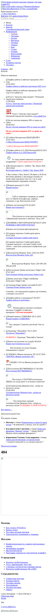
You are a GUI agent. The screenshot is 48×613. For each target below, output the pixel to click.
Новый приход (12, 187)
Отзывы (14, 51)
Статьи (14, 49)
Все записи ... (6, 410)
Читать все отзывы (9, 446)
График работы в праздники (18, 300)
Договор (14, 43)
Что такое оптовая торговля (17, 532)
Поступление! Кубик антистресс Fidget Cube (24, 274)
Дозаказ (14, 45)
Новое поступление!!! (15, 207)
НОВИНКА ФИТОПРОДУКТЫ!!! (20, 225)
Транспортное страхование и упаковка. (22, 534)
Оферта (9, 590)
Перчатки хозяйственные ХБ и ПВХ (21, 569)
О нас (8, 60)
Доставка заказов (13, 583)
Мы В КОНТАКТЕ (14, 551)
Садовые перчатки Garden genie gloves (22, 238)
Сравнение (15, 58)
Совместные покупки (15, 579)
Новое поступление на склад (18, 344)
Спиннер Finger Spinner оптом (18, 287)
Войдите (4, 16)
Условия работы (12, 581)
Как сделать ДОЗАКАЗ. (16, 528)
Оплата (14, 38)
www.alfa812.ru (39, 116)
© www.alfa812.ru (8, 607)
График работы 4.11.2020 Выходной (21, 152)
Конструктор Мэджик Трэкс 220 (19, 255)
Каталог (9, 25)
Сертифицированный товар (17, 29)
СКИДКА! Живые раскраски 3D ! (20, 356)
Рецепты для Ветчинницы (17, 562)
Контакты (15, 40)
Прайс (3, 598)
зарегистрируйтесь (20, 16)
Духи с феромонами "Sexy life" (19, 564)
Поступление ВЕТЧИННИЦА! (19, 371)
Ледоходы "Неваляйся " (16, 333)
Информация (11, 32)
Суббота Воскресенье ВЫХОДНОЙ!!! (22, 142)
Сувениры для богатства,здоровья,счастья (23, 567)
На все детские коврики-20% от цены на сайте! (26, 127)
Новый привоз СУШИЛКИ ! (18, 319)
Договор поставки (13, 587)
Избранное (15, 56)
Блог (13, 47)
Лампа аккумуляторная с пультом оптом (23, 440)
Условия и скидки (13, 63)
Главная (14, 34)
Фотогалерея (16, 54)
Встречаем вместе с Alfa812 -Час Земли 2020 (24, 170)
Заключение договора (15, 548)
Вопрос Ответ (12, 530)
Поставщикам (12, 585)
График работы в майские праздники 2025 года (26, 86)
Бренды (9, 27)
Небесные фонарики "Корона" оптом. (26, 430)
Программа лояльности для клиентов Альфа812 (26, 553)
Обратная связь (7, 596)
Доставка (15, 36)
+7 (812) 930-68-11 (8, 14)
